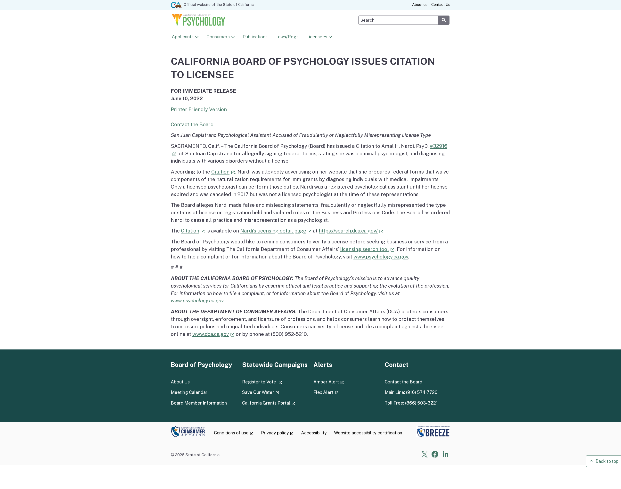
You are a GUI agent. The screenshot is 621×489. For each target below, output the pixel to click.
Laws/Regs (287, 36)
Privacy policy (277, 432)
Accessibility (314, 432)
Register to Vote (275, 381)
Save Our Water (274, 392)
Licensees (316, 36)
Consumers (218, 36)
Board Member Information (199, 403)
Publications (255, 36)
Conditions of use (234, 432)
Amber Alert (342, 381)
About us (419, 4)
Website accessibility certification (368, 432)
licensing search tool (367, 249)
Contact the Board (192, 124)
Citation (223, 172)
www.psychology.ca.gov (380, 257)
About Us (180, 381)
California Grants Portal (275, 403)
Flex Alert (339, 392)
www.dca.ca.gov (213, 334)
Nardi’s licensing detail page (276, 231)
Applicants (183, 36)
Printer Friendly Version (199, 109)
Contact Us (440, 4)
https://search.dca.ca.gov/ (351, 231)
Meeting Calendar (189, 392)
